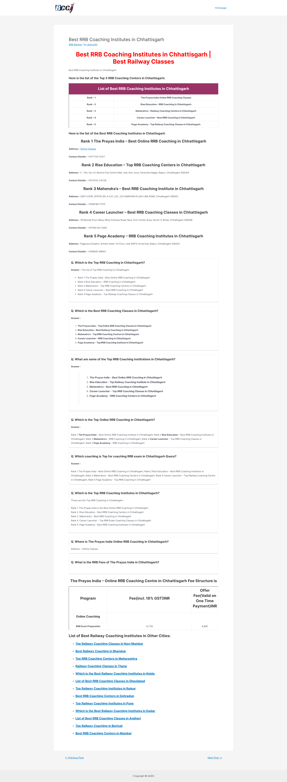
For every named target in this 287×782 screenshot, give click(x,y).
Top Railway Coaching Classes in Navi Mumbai (109, 643)
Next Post (215, 757)
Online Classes (88, 148)
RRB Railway (75, 44)
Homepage (220, 7)
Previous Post (74, 757)
